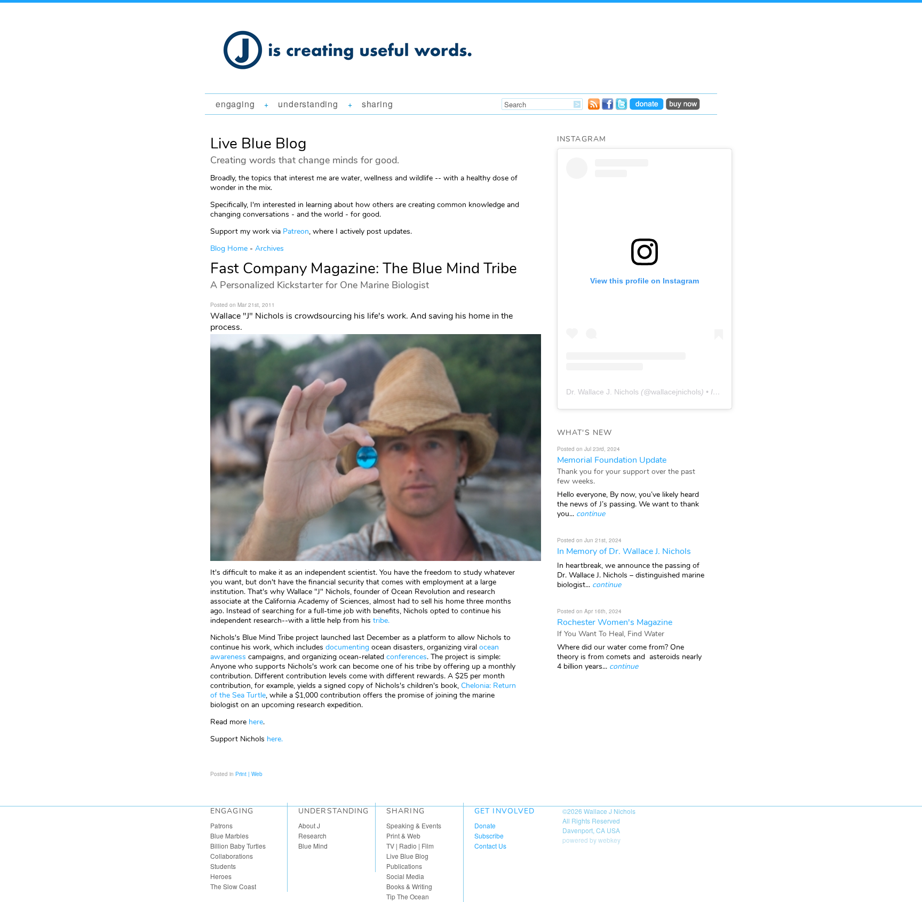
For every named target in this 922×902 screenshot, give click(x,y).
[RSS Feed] (594, 106)
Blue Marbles (229, 835)
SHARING (377, 104)
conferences (406, 657)
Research (312, 835)
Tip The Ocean (407, 896)
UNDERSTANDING (308, 104)
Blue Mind (313, 845)
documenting (347, 647)
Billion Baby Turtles (238, 845)
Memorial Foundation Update (611, 460)
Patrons (221, 825)
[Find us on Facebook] (608, 106)
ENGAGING (235, 104)
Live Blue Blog (407, 855)
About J (309, 825)
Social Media (405, 876)
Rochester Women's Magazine (614, 622)
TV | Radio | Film (410, 845)
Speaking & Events (413, 825)
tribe (380, 620)
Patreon (296, 231)
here (256, 722)
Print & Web (403, 835)
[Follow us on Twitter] (621, 106)
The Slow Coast (233, 886)
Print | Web (249, 774)
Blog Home (229, 248)
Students (223, 866)
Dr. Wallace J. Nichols (602, 391)
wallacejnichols (676, 391)
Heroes (221, 876)
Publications (404, 866)
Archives (269, 248)
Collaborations (231, 855)
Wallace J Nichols (609, 811)
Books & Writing (409, 886)
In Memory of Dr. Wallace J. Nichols (624, 551)
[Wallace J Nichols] (349, 81)
